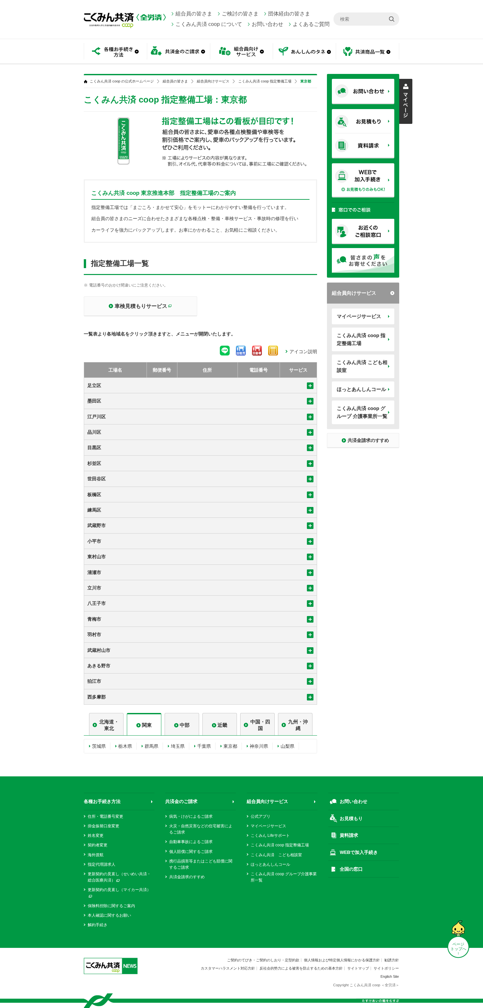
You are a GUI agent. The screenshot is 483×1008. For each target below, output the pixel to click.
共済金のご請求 (181, 801)
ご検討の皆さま (240, 13)
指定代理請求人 (101, 864)
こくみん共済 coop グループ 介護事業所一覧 (362, 412)
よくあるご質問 (311, 24)
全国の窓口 (351, 869)
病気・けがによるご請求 (191, 816)
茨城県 (99, 746)
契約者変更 (97, 845)
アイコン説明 (303, 351)
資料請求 (349, 835)
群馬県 (151, 746)
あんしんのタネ (304, 51)
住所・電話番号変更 (105, 816)
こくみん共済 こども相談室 (362, 366)
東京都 (230, 746)
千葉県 (204, 746)
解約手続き (97, 925)
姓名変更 (96, 835)
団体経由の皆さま (289, 13)
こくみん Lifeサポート (270, 835)
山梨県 (287, 746)
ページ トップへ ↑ (458, 949)
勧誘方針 (391, 960)
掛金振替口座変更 (103, 826)
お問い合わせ (267, 24)
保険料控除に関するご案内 (111, 906)
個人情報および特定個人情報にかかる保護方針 (342, 960)
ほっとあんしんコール (361, 389)
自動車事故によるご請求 (191, 841)
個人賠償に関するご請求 (191, 851)
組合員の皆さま (193, 13)
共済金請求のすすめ (187, 877)
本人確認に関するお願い (109, 915)
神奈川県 (259, 746)
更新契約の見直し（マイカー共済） (119, 889)
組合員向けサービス (354, 293)
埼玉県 (178, 746)
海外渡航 (96, 855)
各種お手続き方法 (102, 801)
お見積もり (351, 818)
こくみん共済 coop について (208, 24)
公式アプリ (260, 816)
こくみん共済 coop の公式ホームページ (122, 81)
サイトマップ (358, 968)
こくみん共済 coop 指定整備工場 (361, 339)
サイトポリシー (386, 968)
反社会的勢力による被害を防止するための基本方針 (301, 968)
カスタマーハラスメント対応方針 (228, 968)
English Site (389, 976)
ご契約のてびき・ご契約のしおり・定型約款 (263, 960)
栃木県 (125, 746)
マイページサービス (359, 316)
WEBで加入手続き (359, 852)
